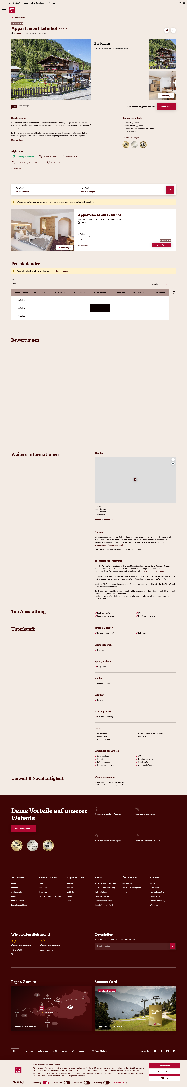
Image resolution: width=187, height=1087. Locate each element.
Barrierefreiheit (68, 1051)
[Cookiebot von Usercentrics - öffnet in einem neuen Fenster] (18, 1082)
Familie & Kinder (17, 901)
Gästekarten (127, 883)
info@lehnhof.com (102, 514)
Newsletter (154, 888)
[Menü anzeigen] (4, 10)
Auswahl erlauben (164, 1072)
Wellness (14, 896)
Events (98, 877)
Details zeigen (119, 1083)
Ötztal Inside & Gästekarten (34, 3)
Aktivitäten (18, 877)
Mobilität (70, 892)
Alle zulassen (165, 1065)
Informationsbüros (157, 892)
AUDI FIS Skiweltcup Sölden (105, 883)
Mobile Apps (155, 896)
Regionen (70, 883)
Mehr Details (83, 245)
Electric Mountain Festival (105, 905)
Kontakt (153, 883)
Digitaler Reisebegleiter (131, 888)
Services (155, 877)
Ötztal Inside (129, 877)
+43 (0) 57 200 (16, 950)
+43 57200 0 (15, 3)
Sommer (14, 888)
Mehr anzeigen (17, 140)
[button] (135, 480)
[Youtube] (168, 1051)
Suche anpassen (63, 271)
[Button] (172, 946)
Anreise (52, 3)
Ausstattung (16, 169)
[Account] (184, 3)
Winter (13, 883)
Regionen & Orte (75, 877)
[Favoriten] (179, 3)
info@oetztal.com (47, 950)
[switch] (67, 1082)
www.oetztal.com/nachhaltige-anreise (109, 545)
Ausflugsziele (16, 892)
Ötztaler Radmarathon (103, 901)
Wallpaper (154, 905)
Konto (124, 892)
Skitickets (43, 888)
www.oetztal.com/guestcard (154, 571)
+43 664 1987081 (101, 512)
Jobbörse (82, 1051)
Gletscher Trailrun (102, 896)
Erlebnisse (43, 892)
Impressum (28, 1051)
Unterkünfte (44, 883)
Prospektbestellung (157, 901)
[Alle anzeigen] (42, 250)
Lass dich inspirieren (19, 905)
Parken (69, 896)
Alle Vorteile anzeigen (130, 137)
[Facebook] (162, 1051)
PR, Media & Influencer (100, 1051)
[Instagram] (156, 1051)
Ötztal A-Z (70, 901)
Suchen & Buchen (48, 877)
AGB (55, 1051)
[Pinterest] (174, 1051)
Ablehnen (164, 1078)
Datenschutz (43, 1051)
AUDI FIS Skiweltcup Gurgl (105, 888)
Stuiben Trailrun (101, 892)
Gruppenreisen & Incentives (50, 896)
